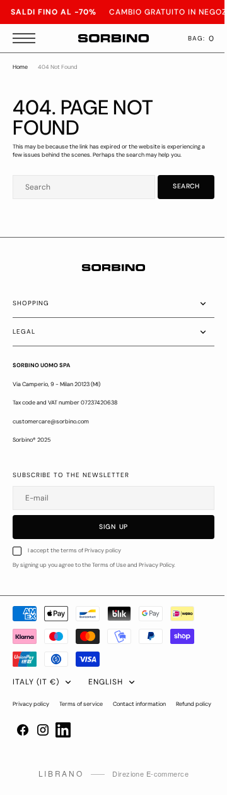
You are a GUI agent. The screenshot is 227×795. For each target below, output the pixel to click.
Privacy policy (31, 704)
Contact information (139, 704)
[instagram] (43, 751)
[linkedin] (63, 751)
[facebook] (23, 751)
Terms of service (81, 704)
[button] (27, 38)
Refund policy (30, 726)
